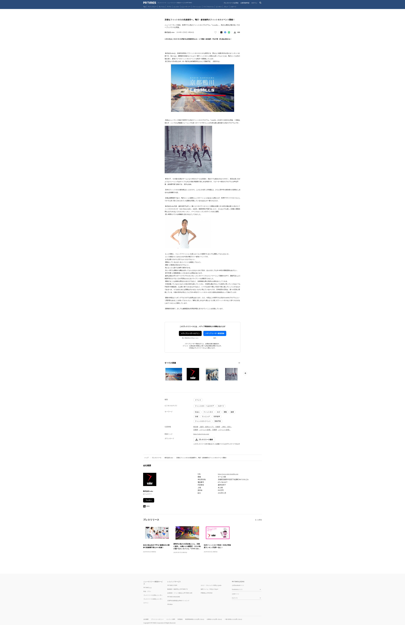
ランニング (206, 416)
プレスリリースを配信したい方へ (152, 599)
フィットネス (208, 412)
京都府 (217, 427)
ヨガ (218, 412)
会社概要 (145, 619)
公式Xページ (235, 594)
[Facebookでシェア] (225, 32)
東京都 (195, 427)
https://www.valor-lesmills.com (228, 474)
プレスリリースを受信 (231, 3)
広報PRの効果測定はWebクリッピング (178, 600)
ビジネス (219, 7)
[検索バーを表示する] (260, 2)
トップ (146, 457)
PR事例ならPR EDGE (206, 593)
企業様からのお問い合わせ (214, 619)
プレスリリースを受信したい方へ (152, 595)
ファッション (196, 7)
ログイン (254, 3)
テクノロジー (152, 7)
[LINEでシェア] (229, 32)
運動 (225, 412)
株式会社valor (169, 457)
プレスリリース (156, 457)
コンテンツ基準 (170, 619)
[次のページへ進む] (245, 373)
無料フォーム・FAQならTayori (209, 589)
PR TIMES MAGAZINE (173, 597)
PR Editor (170, 604)
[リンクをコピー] (238, 32)
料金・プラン (147, 591)
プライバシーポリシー (157, 619)
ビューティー (185, 7)
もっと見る (258, 520)
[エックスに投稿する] (221, 32)
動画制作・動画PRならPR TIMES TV (177, 589)
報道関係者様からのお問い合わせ (194, 619)
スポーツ (233, 7)
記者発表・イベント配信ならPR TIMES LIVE (179, 593)
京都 (196, 416)
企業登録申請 (244, 3)
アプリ (169, 7)
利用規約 (180, 619)
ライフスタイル (208, 7)
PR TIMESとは (147, 587)
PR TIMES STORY (172, 585)
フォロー (149, 500)
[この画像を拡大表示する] (174, 374)
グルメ (226, 7)
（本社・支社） (226, 427)
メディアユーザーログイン (190, 333)
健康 (232, 412)
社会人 (197, 412)
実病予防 (218, 421)
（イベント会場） (205, 430)
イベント (198, 400)
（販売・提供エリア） (207, 427)
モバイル (162, 7)
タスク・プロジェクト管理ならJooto (211, 585)
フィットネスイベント (203, 421)
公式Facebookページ (238, 585)
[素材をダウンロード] (235, 32)
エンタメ (176, 7)
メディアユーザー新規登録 (214, 333)
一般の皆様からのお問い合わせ (233, 619)
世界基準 (217, 416)
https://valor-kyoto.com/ (201, 434)
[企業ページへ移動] (149, 480)
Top (144, 7)
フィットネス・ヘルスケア (204, 406)
